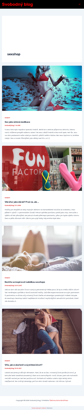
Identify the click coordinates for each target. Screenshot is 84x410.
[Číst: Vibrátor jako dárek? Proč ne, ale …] (42, 168)
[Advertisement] (42, 36)
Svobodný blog (17, 4)
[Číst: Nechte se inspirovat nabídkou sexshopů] (42, 248)
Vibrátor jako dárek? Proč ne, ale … (22, 202)
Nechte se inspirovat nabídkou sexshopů (25, 282)
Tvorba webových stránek (39, 408)
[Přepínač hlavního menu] (79, 4)
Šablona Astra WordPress (59, 400)
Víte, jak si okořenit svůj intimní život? (23, 365)
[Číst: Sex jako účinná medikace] (42, 88)
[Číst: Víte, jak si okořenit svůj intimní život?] (42, 331)
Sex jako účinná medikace (17, 122)
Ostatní (7, 118)
